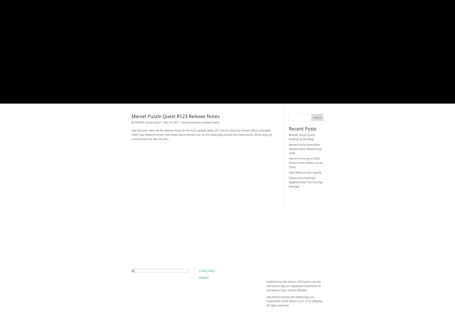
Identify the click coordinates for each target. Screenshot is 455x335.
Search (317, 117)
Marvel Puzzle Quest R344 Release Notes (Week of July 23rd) (305, 149)
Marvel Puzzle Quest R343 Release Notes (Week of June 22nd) (306, 163)
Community (262, 39)
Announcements (191, 122)
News (229, 39)
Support (204, 277)
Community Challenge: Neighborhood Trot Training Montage (305, 182)
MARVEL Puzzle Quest (148, 122)
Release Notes (211, 122)
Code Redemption (236, 64)
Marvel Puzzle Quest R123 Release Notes (176, 116)
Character (242, 39)
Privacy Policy (207, 271)
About (280, 39)
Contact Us (313, 39)
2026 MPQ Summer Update (305, 172)
